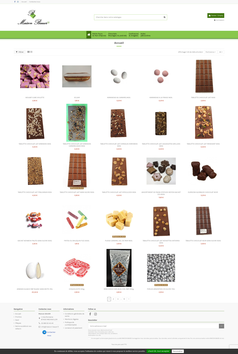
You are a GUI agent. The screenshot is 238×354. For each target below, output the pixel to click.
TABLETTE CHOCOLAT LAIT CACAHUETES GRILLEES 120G (161, 145)
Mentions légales (72, 319)
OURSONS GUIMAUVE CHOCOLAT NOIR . (203, 192)
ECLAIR (77, 97)
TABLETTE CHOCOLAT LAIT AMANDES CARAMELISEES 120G (77, 145)
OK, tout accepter (158, 351)
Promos (18, 317)
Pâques (18, 323)
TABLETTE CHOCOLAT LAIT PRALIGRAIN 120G (35, 192)
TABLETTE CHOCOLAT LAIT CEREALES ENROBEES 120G (119, 145)
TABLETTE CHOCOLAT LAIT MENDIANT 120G (203, 144)
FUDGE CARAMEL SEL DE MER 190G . (119, 241)
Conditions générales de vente (74, 315)
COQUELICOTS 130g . (77, 289)
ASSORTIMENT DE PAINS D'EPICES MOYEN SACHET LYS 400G (161, 193)
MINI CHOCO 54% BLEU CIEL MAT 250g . (119, 289)
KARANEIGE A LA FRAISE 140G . (161, 97)
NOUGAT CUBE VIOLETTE (34, 97)
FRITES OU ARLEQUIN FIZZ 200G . (77, 241)
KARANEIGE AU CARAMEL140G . (119, 97)
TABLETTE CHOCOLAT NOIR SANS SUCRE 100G (203, 241)
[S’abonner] (221, 326)
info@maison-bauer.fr (50, 327)
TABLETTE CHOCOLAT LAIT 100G (203, 97)
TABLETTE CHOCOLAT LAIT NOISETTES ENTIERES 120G (161, 242)
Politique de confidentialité (70, 323)
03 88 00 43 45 (47, 323)
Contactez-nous (34, 2)
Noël (17, 320)
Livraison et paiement (73, 328)
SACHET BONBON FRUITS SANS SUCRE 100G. (35, 241)
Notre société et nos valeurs (23, 327)
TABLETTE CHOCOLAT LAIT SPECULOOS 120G (119, 192)
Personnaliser (178, 351)
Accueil (24, 2)
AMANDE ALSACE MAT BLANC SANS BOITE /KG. (35, 289)
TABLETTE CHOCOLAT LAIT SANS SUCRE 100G (77, 192)
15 (124, 299)
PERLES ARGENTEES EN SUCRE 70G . (161, 289)
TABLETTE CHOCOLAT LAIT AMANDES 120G (35, 144)
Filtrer (21, 52)
